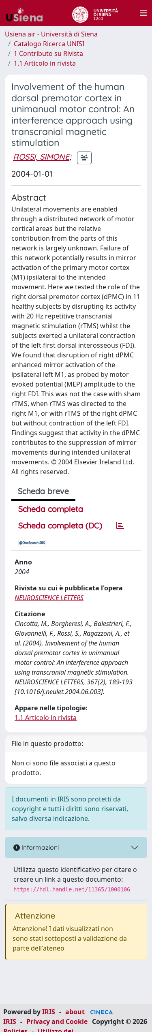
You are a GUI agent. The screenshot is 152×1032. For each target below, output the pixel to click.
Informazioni (39, 847)
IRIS (48, 1011)
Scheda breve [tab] (43, 491)
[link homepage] (27, 13)
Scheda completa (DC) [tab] (60, 525)
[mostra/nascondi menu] (143, 13)
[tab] (120, 525)
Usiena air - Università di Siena (51, 34)
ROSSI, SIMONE (41, 157)
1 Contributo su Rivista (48, 53)
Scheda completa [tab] (50, 509)
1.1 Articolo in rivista (45, 63)
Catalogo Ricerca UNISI (49, 43)
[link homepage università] (95, 13)
